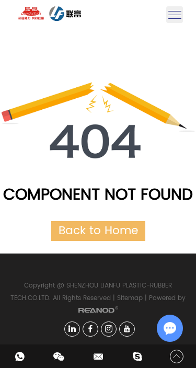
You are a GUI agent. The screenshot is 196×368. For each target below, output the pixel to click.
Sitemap (130, 298)
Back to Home (98, 230)
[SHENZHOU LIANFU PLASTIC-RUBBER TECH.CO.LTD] (43, 15)
